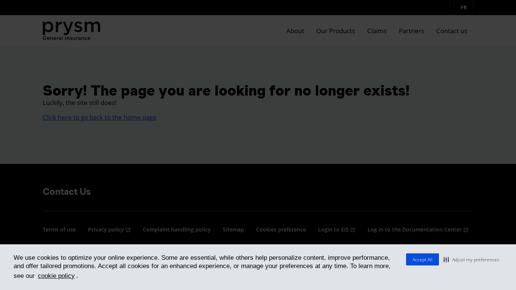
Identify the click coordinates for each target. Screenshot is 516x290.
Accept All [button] (422, 259)
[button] (471, 259)
